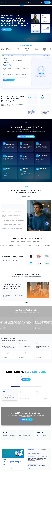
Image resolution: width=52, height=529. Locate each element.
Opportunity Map (24, 385)
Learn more (5, 149)
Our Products (23, 2)
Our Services (8, 2)
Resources (29, 2)
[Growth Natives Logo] (3, 2)
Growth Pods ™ (14, 2)
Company (41, 2)
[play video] (46, 296)
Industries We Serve (35, 2)
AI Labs (19, 2)
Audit (17, 385)
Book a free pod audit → (46, 86)
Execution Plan (33, 385)
